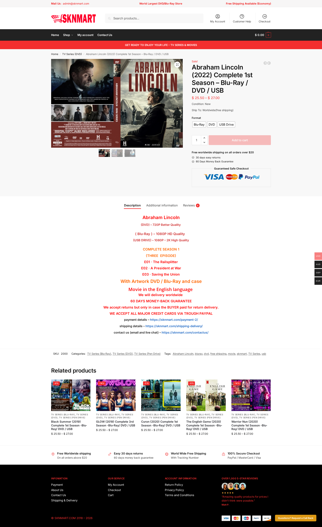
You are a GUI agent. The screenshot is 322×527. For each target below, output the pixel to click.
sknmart (242, 353)
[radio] (199, 124)
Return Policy (174, 485)
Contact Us (58, 495)
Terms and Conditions (179, 495)
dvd (206, 353)
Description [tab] (132, 205)
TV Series (254, 353)
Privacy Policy (174, 490)
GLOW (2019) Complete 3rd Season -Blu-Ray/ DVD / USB (115, 423)
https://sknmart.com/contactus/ (185, 332)
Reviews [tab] (191, 205)
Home (54, 54)
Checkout (264, 21)
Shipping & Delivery (64, 500)
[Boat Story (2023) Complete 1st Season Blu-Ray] (269, 63)
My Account (217, 21)
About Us (57, 490)
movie (231, 353)
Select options (70, 441)
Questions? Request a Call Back (295, 518)
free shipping (218, 353)
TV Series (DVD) (72, 54)
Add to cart (240, 140)
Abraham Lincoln (183, 353)
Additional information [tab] (162, 205)
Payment (57, 485)
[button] (263, 35)
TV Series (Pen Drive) (147, 353)
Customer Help (242, 21)
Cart (111, 495)
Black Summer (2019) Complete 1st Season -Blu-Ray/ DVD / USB (69, 425)
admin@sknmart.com (76, 3)
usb (264, 353)
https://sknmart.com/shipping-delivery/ (174, 326)
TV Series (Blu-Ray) (99, 353)
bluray (198, 353)
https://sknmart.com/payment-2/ (174, 320)
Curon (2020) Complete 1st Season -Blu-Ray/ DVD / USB (160, 423)
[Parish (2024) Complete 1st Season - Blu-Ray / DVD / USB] (265, 63)
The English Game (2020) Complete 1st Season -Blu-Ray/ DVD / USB (204, 425)
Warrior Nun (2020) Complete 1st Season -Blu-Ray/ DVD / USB (249, 425)
